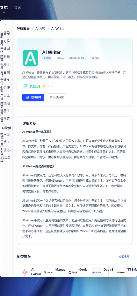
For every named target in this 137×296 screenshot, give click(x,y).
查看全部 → (126, 256)
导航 (4, 7)
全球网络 (5, 50)
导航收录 (23, 28)
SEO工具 (5, 159)
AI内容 (40, 28)
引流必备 (5, 151)
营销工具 (5, 143)
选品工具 (5, 112)
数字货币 (5, 120)
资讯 (17, 7)
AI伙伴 (6, 128)
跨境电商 (5, 105)
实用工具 (5, 66)
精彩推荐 (5, 58)
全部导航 (5, 34)
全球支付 (5, 81)
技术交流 (5, 136)
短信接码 (5, 89)
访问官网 (36, 97)
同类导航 (59, 97)
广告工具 (5, 97)
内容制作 (5, 74)
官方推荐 (5, 42)
